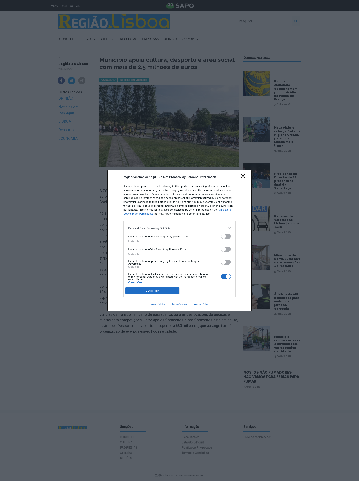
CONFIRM (152, 290)
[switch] (226, 236)
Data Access (179, 303)
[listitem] (179, 228)
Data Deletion (158, 303)
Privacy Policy (201, 303)
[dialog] (179, 240)
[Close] (244, 177)
